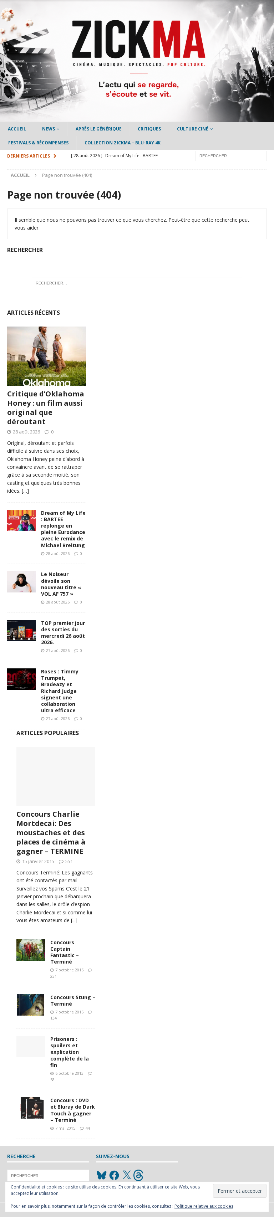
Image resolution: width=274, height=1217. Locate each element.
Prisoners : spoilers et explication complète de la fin (69, 1052)
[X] (126, 1175)
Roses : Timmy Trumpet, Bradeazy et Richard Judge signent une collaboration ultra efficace (59, 691)
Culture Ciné (192, 129)
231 (53, 976)
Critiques (149, 129)
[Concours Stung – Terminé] (30, 1005)
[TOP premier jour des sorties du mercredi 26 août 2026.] (21, 630)
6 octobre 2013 (69, 1073)
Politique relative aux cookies (203, 1206)
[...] (74, 920)
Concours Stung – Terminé (72, 1000)
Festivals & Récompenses (38, 143)
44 (88, 1128)
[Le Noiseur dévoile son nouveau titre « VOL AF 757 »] (21, 581)
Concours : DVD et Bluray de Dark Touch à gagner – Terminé (72, 1110)
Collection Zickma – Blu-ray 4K (123, 143)
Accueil (17, 129)
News (48, 129)
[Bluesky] (101, 1175)
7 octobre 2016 (69, 969)
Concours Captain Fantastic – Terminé (64, 952)
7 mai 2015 (65, 1128)
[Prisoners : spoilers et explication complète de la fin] (30, 1046)
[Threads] (139, 1175)
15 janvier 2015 (38, 861)
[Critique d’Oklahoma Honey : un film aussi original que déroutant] (46, 356)
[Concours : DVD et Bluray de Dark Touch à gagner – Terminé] (30, 1108)
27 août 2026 (58, 650)
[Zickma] (137, 117)
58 (52, 1079)
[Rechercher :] (231, 155)
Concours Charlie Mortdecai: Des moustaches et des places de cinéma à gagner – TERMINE (51, 832)
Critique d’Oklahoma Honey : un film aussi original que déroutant (45, 407)
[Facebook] (114, 1175)
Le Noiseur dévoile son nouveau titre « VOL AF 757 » (61, 584)
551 (69, 861)
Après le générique (99, 129)
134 (53, 1018)
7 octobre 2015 (69, 1012)
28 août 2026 (26, 431)
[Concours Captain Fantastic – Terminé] (30, 950)
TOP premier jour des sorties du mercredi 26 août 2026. (63, 633)
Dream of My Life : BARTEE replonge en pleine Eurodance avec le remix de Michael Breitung (63, 529)
